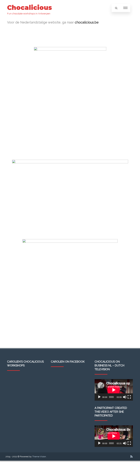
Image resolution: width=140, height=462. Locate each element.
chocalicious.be (87, 22)
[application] (114, 390)
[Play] (99, 397)
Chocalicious (29, 7)
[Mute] (125, 397)
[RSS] (132, 456)
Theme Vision (39, 456)
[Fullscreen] (129, 397)
